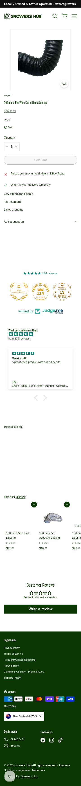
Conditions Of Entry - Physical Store (24, 671)
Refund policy (11, 665)
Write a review (41, 609)
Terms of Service (13, 653)
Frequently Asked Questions (20, 659)
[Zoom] (64, 83)
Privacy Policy (12, 648)
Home (7, 95)
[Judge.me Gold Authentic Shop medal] (19, 291)
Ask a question (14, 221)
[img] (42, 334)
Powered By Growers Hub (21, 776)
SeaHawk (10, 111)
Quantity (9, 137)
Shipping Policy (12, 677)
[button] (37, 398)
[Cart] (64, 16)
